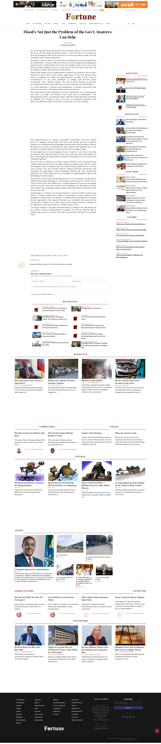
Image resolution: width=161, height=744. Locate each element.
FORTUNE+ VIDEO (29, 10)
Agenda (55, 23)
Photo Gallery (129, 78)
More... (108, 23)
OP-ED (63, 23)
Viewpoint (82, 23)
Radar (83, 306)
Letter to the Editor (59, 705)
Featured (47, 23)
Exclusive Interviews (47, 315)
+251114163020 (102, 726)
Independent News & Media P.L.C (126, 738)
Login (133, 23)
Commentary (72, 23)
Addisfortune (111, 738)
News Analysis (39, 717)
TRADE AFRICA (86, 10)
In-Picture (37, 711)
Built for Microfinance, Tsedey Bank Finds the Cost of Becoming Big (136, 190)
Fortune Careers (76, 10)
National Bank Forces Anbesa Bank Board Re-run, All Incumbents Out (136, 149)
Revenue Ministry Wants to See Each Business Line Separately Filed (137, 210)
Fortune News (37, 23)
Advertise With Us (77, 711)
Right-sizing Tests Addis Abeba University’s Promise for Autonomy (137, 157)
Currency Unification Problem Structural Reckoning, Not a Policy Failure (93, 336)
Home (28, 23)
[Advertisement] (69, 120)
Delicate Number (21, 720)
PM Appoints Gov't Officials (91, 308)
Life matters (75, 699)
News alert (19, 717)
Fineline (37, 702)
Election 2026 (98, 10)
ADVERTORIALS (55, 10)
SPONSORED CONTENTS (42, 10)
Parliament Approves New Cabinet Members (135, 98)
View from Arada (40, 705)
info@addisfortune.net (101, 728)
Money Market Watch (96, 23)
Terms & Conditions (77, 720)
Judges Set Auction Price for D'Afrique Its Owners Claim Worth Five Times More (135, 200)
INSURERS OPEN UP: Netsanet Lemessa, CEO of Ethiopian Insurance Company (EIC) (94, 345)
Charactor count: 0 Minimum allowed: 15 (42, 294)
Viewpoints (45, 324)
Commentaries (85, 332)
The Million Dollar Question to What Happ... (136, 106)
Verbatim (55, 699)
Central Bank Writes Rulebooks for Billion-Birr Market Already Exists (136, 130)
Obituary (56, 714)
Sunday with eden (77, 702)
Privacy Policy (76, 708)
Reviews (18, 723)
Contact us (75, 717)
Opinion (18, 711)
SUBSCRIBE (128, 707)
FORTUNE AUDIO (65, 10)
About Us (74, 705)
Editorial (19, 714)
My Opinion (129, 104)
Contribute (75, 714)
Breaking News (39, 720)
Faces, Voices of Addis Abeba (136, 88)
